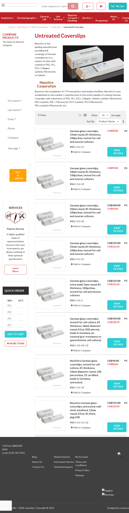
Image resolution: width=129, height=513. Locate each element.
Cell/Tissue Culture (39, 27)
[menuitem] (8, 18)
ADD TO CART (15, 334)
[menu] (64, 18)
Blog (34, 456)
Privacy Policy (82, 470)
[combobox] (58, 6)
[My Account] (88, 6)
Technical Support (63, 466)
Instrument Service (64, 461)
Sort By (90, 121)
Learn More (15, 270)
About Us (37, 461)
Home (11, 27)
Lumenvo (124, 508)
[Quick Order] (101, 6)
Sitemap (79, 475)
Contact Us (38, 466)
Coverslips (56, 27)
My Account (81, 456)
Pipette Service (62, 456)
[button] (81, 151)
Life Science (22, 27)
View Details (118, 152)
